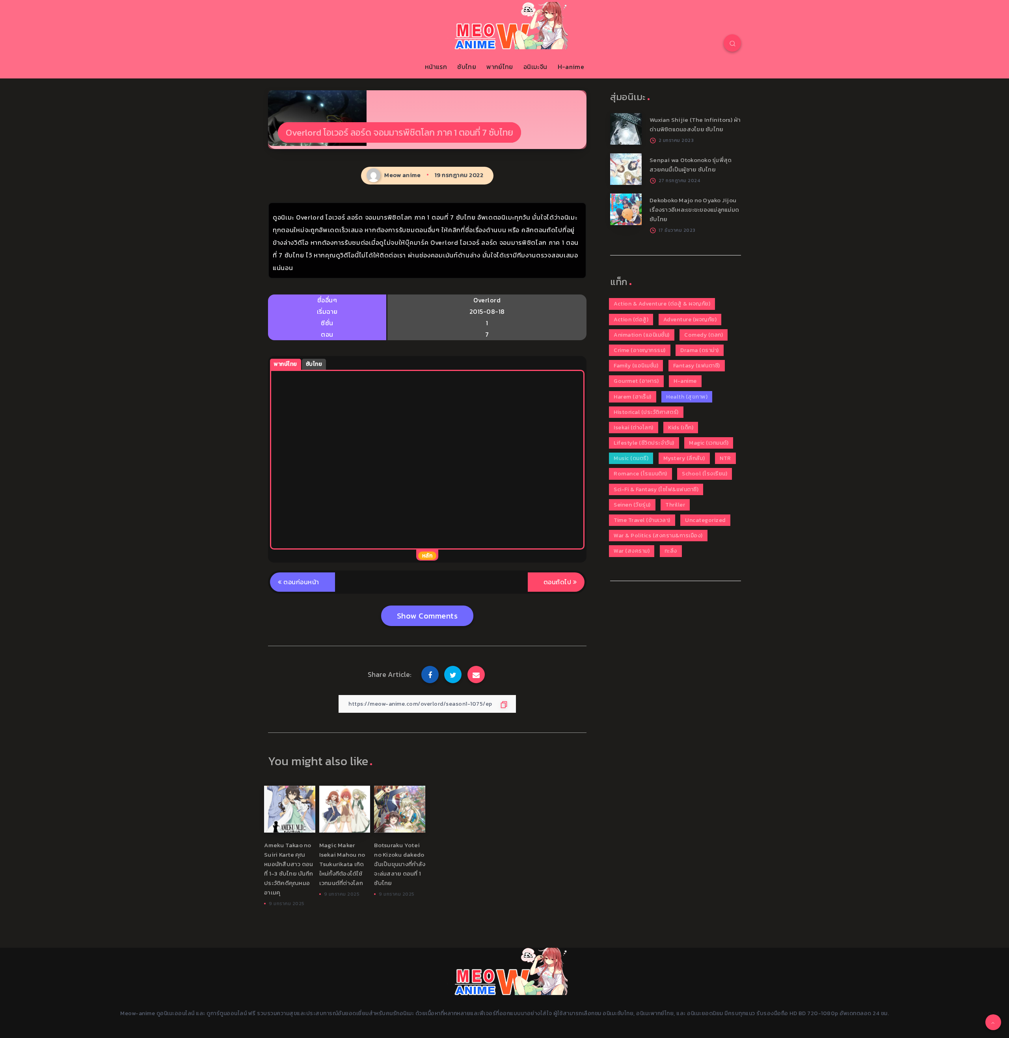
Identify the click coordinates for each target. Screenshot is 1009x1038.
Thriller (675, 505)
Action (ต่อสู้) (631, 319)
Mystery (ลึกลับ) (684, 458)
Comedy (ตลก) (703, 335)
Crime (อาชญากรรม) (640, 350)
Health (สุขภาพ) (686, 397)
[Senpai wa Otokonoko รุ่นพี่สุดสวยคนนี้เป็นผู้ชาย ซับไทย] (626, 169)
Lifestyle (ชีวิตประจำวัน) (644, 443)
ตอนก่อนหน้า (300, 582)
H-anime (571, 67)
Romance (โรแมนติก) (640, 474)
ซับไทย (466, 67)
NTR (725, 458)
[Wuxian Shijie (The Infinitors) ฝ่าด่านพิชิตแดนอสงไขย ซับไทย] (626, 129)
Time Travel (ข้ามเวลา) (642, 520)
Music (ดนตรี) (631, 458)
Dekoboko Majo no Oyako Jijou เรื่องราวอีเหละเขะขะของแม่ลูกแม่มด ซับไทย (694, 210)
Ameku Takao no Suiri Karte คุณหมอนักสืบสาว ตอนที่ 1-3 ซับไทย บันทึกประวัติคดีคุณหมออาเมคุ (288, 868)
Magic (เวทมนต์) (708, 443)
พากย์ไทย (499, 67)
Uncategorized (705, 520)
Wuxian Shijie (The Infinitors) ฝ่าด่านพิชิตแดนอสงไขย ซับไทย (695, 124)
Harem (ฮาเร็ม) (633, 397)
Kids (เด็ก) (680, 427)
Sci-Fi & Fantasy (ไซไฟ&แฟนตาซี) (656, 489)
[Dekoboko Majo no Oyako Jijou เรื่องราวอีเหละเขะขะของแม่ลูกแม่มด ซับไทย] (626, 209)
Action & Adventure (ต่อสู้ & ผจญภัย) (662, 304)
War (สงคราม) (632, 551)
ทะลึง (671, 551)
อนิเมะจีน (535, 67)
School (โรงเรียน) (704, 474)
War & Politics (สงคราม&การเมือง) (658, 535)
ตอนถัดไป (558, 582)
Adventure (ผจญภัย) (690, 319)
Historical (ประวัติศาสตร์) (646, 412)
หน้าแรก (436, 67)
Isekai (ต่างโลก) (633, 427)
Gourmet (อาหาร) (636, 381)
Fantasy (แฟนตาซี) (696, 366)
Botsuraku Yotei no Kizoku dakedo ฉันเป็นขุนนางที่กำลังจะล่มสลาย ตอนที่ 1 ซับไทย (399, 863)
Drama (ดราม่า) (699, 350)
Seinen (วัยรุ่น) (632, 505)
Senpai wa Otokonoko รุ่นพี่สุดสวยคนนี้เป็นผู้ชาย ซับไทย (691, 164)
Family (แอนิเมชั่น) (636, 366)
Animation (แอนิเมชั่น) (642, 335)
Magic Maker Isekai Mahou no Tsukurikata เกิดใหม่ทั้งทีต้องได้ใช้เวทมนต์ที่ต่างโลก (342, 863)
